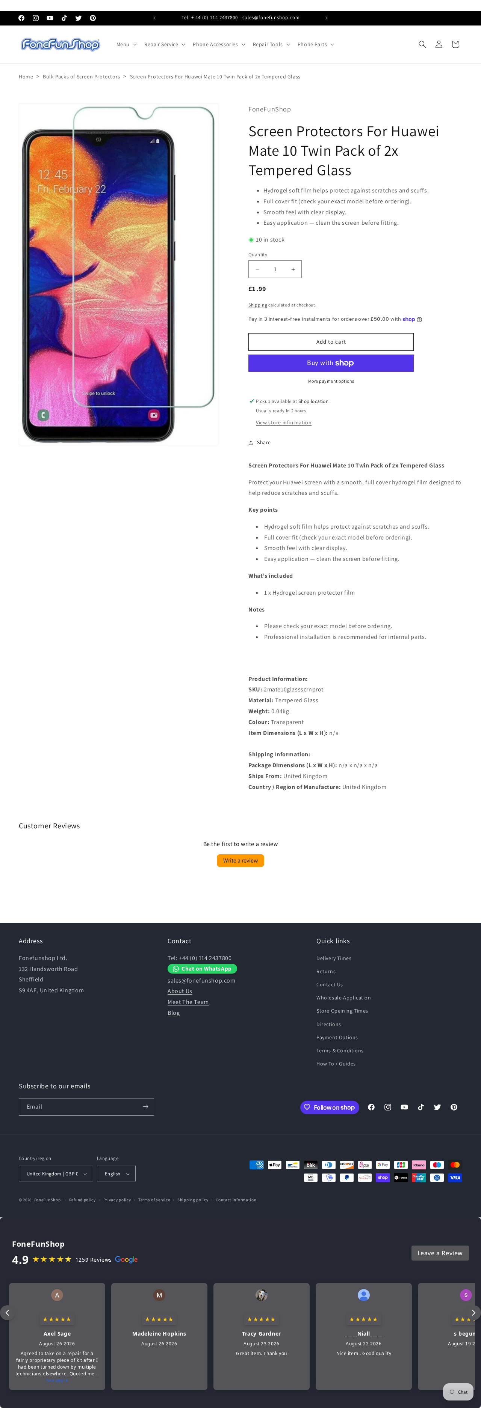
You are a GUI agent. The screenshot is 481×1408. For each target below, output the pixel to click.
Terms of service (154, 1200)
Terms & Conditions (340, 1050)
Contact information (236, 1200)
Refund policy (82, 1200)
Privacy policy (117, 1200)
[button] (126, 44)
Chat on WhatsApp (207, 968)
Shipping (258, 305)
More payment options (331, 381)
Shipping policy (193, 1200)
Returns (326, 971)
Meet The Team (188, 1002)
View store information (284, 422)
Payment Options (337, 1037)
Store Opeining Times (342, 1010)
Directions (328, 1023)
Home (26, 76)
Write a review (240, 861)
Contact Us (329, 984)
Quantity (257, 254)
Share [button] (264, 442)
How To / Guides (336, 1063)
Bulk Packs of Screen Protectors (81, 76)
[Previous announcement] (154, 18)
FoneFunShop (47, 1200)
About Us (180, 991)
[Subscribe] (145, 1106)
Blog (174, 1013)
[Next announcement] (326, 18)
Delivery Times (333, 957)
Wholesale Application (343, 997)
